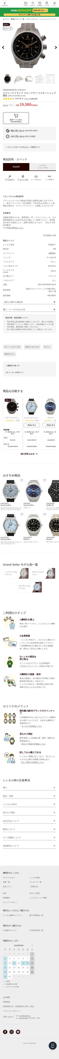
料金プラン (7, 887)
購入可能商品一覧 (36, 915)
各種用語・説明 (51, 235)
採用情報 (6, 1002)
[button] (8, 79)
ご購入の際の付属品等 (13, 302)
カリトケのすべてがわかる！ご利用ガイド (23, 147)
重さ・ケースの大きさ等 (14, 309)
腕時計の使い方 (13, 366)
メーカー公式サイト (16, 372)
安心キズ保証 (35, 893)
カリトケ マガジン (10, 902)
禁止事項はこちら (16, 228)
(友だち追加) (23, 136)
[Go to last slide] (3, 47)
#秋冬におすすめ (32, 347)
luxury (5, 105)
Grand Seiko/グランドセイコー (14, 89)
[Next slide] (55, 47)
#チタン (47, 347)
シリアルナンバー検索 (38, 898)
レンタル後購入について (12, 915)
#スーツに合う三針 (12, 347)
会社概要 (6, 997)
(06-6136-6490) (24, 131)
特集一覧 (6, 882)
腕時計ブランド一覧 (17, 19)
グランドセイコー (32, 19)
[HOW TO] (25, 4)
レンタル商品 (35, 878)
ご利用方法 (34, 887)
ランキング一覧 (36, 882)
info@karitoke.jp (24, 1016)
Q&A (5, 893)
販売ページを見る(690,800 (16, 121)
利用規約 (6, 898)
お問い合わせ (8, 1017)
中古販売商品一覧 (36, 930)
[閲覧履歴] (39, 4)
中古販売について (10, 930)
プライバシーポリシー (11, 1011)
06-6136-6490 (23, 1018)
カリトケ (6, 19)
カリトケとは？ (9, 878)
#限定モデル (9, 354)
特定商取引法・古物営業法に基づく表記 (18, 1006)
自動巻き (52, 253)
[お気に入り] (32, 4)
